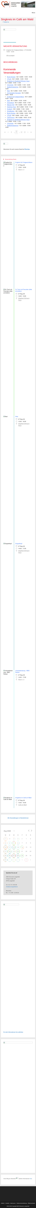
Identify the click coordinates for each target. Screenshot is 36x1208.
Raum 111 (21, 170)
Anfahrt (2, 1203)
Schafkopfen (10, 111)
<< (5, 132)
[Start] (1, 22)
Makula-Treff (10, 105)
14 (22, 847)
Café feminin (11, 117)
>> (31, 132)
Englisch (9, 109)
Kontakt (7, 1203)
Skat (8, 91)
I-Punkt (9, 79)
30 (18, 839)
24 (5, 856)
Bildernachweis (31, 1203)
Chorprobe (10, 85)
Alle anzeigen (10, 55)
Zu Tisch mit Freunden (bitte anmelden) (23, 290)
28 (22, 856)
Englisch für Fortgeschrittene (14, 50)
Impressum (12, 1203)
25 (9, 856)
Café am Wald (22, 805)
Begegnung (6, 22)
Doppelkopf (10, 103)
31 (5, 860)
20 (18, 851)
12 (21, 132)
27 (5, 839)
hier (31, 1178)
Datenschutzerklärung (22, 1203)
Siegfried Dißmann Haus (23, 299)
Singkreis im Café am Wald (23, 798)
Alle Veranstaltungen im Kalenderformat (18, 818)
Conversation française (14, 93)
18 (9, 851)
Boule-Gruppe (11, 77)
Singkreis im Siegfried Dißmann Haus (18, 81)
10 (5, 847)
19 (14, 851)
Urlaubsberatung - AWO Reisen (22, 671)
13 (24, 132)
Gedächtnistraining (12, 87)
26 (14, 856)
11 (9, 847)
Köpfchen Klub (11, 107)
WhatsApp (27, 149)
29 (14, 839)
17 (5, 851)
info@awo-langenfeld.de (12, 886)
